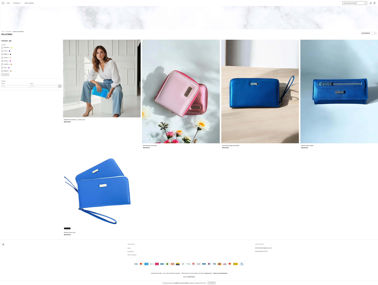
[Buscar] (365, 3)
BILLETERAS (9, 31)
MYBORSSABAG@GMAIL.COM (263, 248)
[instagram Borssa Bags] (3, 244)
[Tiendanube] (189, 277)
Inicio (8, 3)
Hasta (31, 83)
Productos (16, 3)
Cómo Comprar (29, 3)
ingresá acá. (208, 273)
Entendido (211, 282)
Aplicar (59, 86)
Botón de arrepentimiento (220, 273)
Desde (3, 83)
